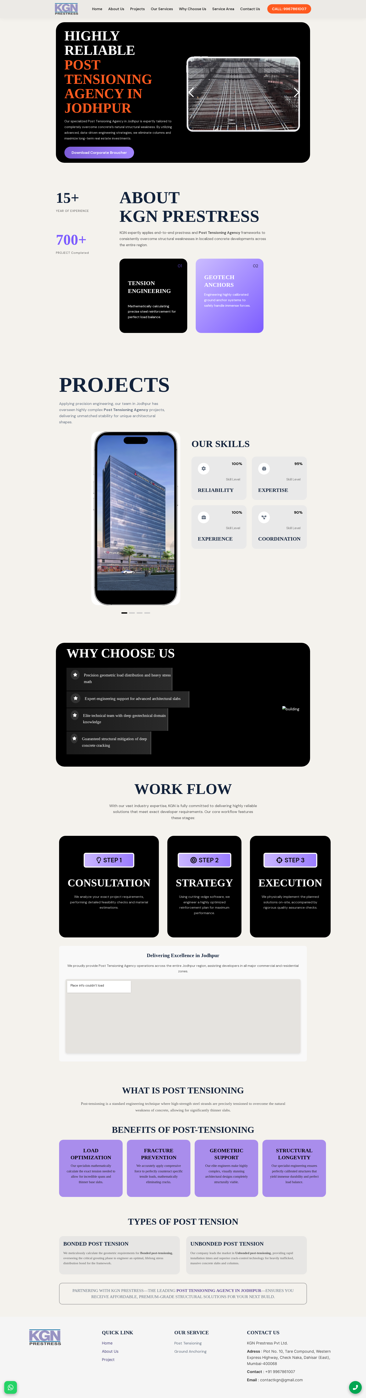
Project (108, 1359)
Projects (137, 9)
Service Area (223, 9)
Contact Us (250, 9)
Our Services (162, 9)
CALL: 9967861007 (289, 8)
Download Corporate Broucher (99, 152)
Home (97, 9)
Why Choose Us (192, 9)
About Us (116, 9)
